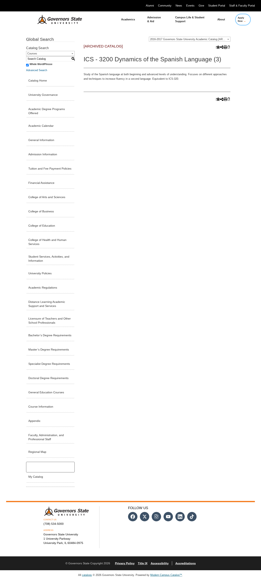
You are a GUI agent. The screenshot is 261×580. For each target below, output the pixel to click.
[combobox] (189, 39)
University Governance (43, 94)
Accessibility (160, 563)
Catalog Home (37, 80)
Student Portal (216, 5)
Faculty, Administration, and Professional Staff (46, 437)
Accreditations (185, 563)
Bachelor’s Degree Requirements (49, 335)
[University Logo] (56, 19)
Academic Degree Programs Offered (46, 111)
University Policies (40, 273)
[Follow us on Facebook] (132, 516)
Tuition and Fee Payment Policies (49, 168)
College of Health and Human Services (47, 242)
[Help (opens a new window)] (228, 47)
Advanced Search (36, 70)
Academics (128, 19)
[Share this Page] (221, 47)
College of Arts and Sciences (46, 197)
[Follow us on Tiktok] (192, 516)
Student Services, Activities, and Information (48, 258)
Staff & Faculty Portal (242, 5)
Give (201, 5)
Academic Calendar (41, 125)
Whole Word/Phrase (41, 64)
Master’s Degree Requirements (48, 349)
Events (190, 5)
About (221, 19)
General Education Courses (46, 392)
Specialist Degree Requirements (49, 363)
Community (164, 5)
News (179, 5)
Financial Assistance (41, 182)
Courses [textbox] (32, 53)
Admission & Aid (154, 19)
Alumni (150, 5)
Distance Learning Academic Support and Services (46, 304)
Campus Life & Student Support (189, 19)
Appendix (34, 420)
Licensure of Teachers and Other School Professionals (49, 320)
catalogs (87, 575)
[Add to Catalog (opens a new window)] (217, 47)
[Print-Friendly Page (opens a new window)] (224, 47)
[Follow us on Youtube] (168, 516)
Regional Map (37, 451)
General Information (41, 140)
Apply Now (242, 19)
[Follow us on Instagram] (156, 516)
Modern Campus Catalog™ (166, 575)
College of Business (41, 211)
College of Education (41, 225)
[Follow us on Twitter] (144, 516)
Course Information (40, 406)
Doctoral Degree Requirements (48, 378)
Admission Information (42, 154)
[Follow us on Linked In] (180, 516)
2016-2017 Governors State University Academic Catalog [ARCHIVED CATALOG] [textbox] (190, 39)
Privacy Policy (125, 563)
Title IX (142, 563)
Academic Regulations (42, 287)
